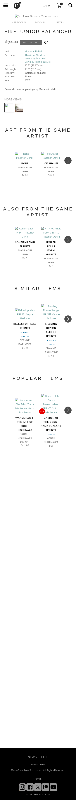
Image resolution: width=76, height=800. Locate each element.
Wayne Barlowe (25, 342)
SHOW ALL (40, 22)
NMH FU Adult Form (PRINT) (51, 248)
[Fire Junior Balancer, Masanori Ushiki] (36, 16)
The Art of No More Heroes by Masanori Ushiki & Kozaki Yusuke (38, 58)
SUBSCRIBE (38, 764)
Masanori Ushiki (33, 51)
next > (60, 22)
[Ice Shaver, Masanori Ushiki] (51, 156)
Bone (25, 163)
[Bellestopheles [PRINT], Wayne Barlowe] (25, 314)
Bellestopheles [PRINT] (25, 326)
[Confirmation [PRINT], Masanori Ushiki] (25, 233)
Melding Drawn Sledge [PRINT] (51, 330)
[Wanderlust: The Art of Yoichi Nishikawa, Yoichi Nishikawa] (25, 406)
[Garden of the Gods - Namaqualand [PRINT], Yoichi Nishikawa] (51, 404)
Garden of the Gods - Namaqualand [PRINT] (51, 423)
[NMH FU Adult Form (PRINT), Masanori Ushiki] (51, 233)
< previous (19, 22)
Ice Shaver (51, 163)
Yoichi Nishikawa (25, 436)
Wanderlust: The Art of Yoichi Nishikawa (24, 423)
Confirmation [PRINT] (25, 244)
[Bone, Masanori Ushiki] (25, 156)
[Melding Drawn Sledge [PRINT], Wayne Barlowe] (51, 312)
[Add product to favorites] (46, 42)
